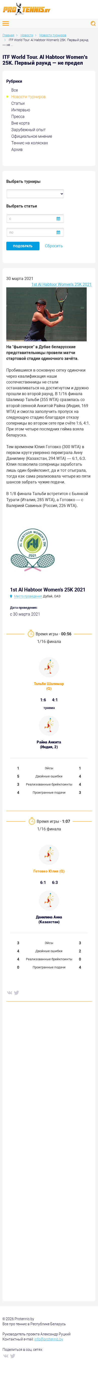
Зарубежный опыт (28, 129)
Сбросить (54, 245)
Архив (17, 149)
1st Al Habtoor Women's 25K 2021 (61, 284)
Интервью (20, 110)
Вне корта (20, 123)
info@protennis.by (48, 1339)
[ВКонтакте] (9, 992)
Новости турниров (28, 96)
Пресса (18, 116)
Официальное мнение (31, 136)
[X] (16, 992)
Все (14, 90)
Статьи (18, 103)
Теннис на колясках (29, 143)
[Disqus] (49, 1082)
